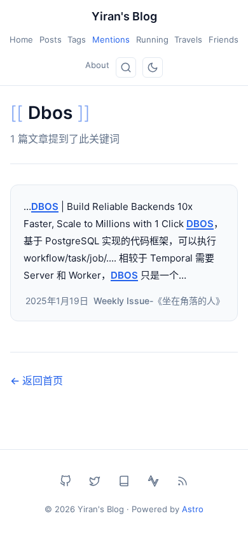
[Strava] (153, 481)
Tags (76, 39)
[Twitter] (95, 481)
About (97, 65)
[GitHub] (65, 481)
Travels (188, 39)
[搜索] (126, 67)
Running (152, 39)
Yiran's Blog (124, 16)
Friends (223, 39)
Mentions (111, 39)
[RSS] (182, 481)
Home (21, 39)
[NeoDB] (124, 481)
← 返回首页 (36, 380)
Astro (192, 509)
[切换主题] (152, 67)
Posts (50, 39)
